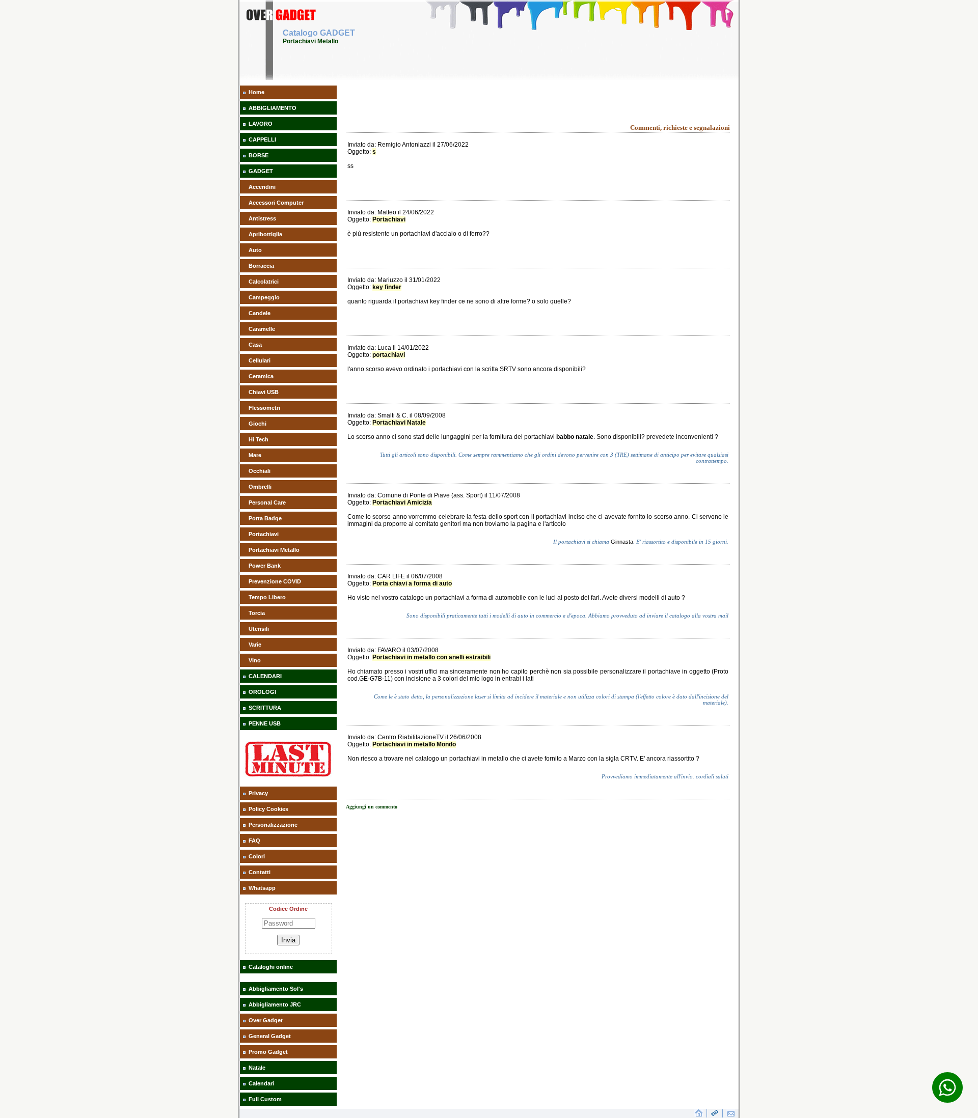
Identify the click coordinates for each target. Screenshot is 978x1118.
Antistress (262, 218)
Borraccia (261, 266)
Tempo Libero (267, 597)
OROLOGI (262, 692)
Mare (255, 455)
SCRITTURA (265, 708)
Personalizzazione (273, 825)
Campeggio (264, 297)
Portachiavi (264, 534)
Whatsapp (262, 888)
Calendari (261, 1083)
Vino (255, 660)
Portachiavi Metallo (274, 550)
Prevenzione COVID (275, 581)
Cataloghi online (271, 967)
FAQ (254, 840)
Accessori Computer (276, 203)
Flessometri (264, 408)
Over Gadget (266, 1020)
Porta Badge (265, 518)
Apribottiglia (265, 234)
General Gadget (270, 1036)
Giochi (257, 424)
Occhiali (259, 471)
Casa (255, 345)
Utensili (259, 629)
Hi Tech (258, 439)
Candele (259, 313)
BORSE (258, 155)
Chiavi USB (264, 392)
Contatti (259, 872)
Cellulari (259, 360)
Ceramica (261, 376)
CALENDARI (265, 676)
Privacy (258, 793)
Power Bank (265, 566)
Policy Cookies (268, 809)
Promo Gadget (268, 1052)
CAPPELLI (262, 139)
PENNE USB (265, 723)
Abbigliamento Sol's (276, 989)
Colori (257, 856)
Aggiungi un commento (371, 806)
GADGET (261, 171)
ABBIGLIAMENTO (272, 108)
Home (256, 92)
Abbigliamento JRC (275, 1004)
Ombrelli (260, 487)
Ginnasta (622, 542)
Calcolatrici (264, 281)
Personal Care (267, 502)
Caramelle (262, 329)
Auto (255, 250)
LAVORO (261, 124)
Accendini (262, 187)
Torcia (257, 613)
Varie (255, 644)
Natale (257, 1068)
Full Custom (265, 1099)
